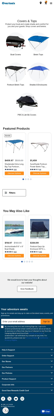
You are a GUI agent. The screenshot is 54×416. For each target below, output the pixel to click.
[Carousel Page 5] (32, 261)
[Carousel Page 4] (30, 179)
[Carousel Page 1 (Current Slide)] (23, 179)
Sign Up (46, 321)
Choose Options (14, 173)
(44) (40, 252)
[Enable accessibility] (6, 410)
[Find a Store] (40, 3)
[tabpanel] (27, 195)
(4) (40, 169)
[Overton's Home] (8, 3)
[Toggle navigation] (50, 3)
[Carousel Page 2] (25, 179)
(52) (15, 252)
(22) (15, 169)
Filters (12, 193)
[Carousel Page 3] (28, 179)
